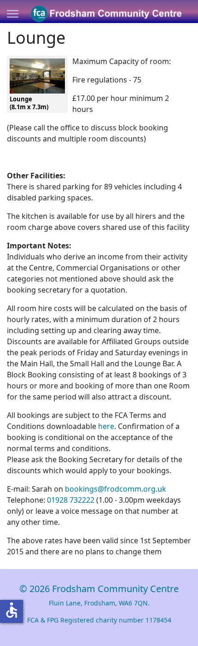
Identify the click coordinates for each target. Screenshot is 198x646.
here (106, 426)
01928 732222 (70, 500)
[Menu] (12, 14)
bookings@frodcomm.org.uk (115, 489)
